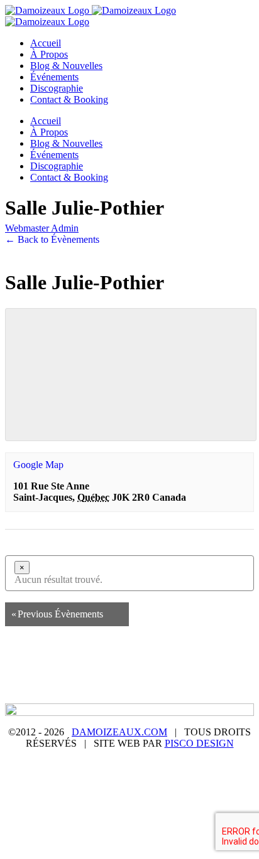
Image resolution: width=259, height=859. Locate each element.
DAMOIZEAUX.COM (119, 732)
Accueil (62, 665)
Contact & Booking (169, 688)
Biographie (114, 665)
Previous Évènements (57, 614)
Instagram (96, 688)
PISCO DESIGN (199, 743)
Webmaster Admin (42, 228)
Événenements (80, 676)
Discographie (150, 676)
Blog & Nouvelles (186, 665)
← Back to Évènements (52, 239)
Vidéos (204, 676)
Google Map (38, 464)
